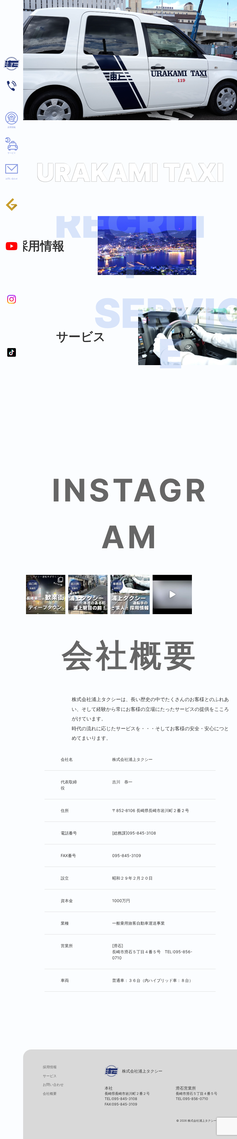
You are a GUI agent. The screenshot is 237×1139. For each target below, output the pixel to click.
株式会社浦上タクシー (11, 67)
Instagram (11, 299)
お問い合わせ (11, 178)
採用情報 (12, 127)
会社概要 (50, 1093)
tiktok (11, 352)
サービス (12, 153)
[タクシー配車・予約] (11, 85)
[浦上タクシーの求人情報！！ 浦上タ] (130, 594)
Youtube (11, 246)
